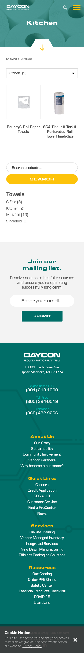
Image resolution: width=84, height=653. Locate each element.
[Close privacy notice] (75, 640)
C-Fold (11, 201)
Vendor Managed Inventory (42, 537)
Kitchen (12, 208)
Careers (42, 484)
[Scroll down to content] (42, 44)
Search (42, 179)
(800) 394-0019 (42, 401)
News (42, 513)
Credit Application (42, 490)
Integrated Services (42, 543)
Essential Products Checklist (42, 591)
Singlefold (14, 220)
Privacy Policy (32, 646)
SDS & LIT (42, 496)
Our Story (42, 443)
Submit (42, 316)
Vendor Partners (42, 460)
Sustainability (42, 448)
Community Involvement (42, 454)
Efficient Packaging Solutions (42, 555)
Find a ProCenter (42, 507)
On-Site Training (42, 532)
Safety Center (42, 585)
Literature (42, 602)
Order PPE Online (42, 579)
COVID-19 (42, 596)
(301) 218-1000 (42, 389)
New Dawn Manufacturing (42, 549)
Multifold (13, 214)
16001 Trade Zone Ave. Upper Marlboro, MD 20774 (42, 369)
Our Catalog (42, 573)
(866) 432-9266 (42, 412)
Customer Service (42, 501)
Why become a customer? (42, 465)
